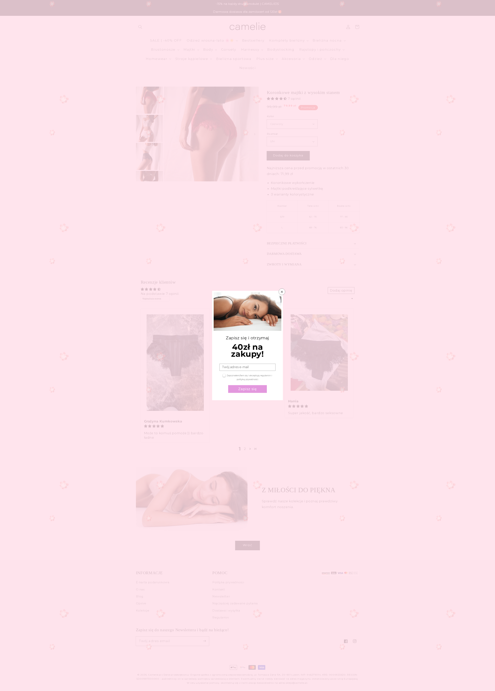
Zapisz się (247, 389)
